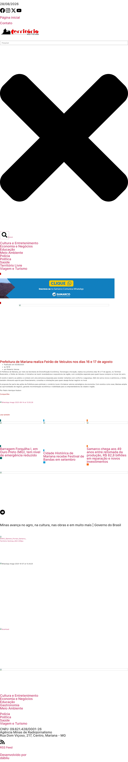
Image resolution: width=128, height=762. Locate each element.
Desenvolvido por (13, 755)
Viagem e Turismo (13, 269)
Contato (6, 23)
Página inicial (10, 17)
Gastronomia (9, 705)
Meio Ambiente (11, 253)
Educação (7, 249)
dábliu (4, 758)
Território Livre (11, 265)
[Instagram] (8, 10)
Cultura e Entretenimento (19, 243)
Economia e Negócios (16, 246)
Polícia (5, 256)
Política (5, 259)
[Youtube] (19, 10)
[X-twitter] (13, 10)
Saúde (5, 262)
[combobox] (64, 43)
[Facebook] (2, 10)
